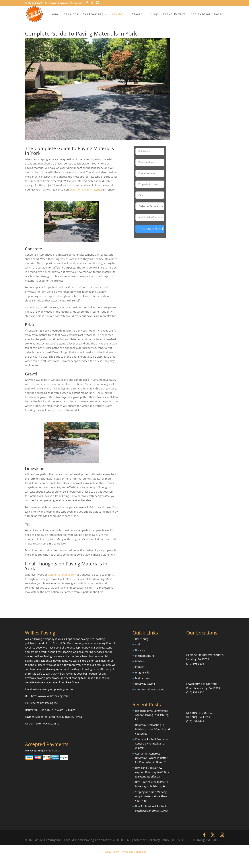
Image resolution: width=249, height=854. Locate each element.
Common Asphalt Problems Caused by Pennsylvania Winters (151, 743)
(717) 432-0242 (195, 721)
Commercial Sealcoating (149, 689)
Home (54, 14)
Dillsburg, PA (201, 840)
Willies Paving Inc (47, 703)
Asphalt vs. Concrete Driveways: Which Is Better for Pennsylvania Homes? (151, 758)
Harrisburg (141, 639)
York (137, 644)
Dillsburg (140, 661)
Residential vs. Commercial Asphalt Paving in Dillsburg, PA (152, 715)
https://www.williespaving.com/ (50, 696)
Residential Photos (207, 14)
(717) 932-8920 (195, 692)
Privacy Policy (159, 840)
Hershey (140, 650)
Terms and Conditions (133, 851)
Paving (117, 14)
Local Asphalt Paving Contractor (87, 840)
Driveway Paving (145, 683)
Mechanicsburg (144, 655)
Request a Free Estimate (157, 228)
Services (71, 14)
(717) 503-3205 (195, 663)
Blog (154, 14)
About (137, 14)
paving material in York (62, 574)
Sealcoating (93, 14)
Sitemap (140, 840)
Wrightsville (142, 672)
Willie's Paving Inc (48, 840)
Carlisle (139, 667)
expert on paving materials (86, 189)
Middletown (142, 678)
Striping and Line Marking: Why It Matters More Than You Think (151, 796)
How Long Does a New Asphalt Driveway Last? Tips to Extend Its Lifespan (152, 772)
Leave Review (174, 14)
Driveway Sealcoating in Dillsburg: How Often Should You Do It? (152, 729)
